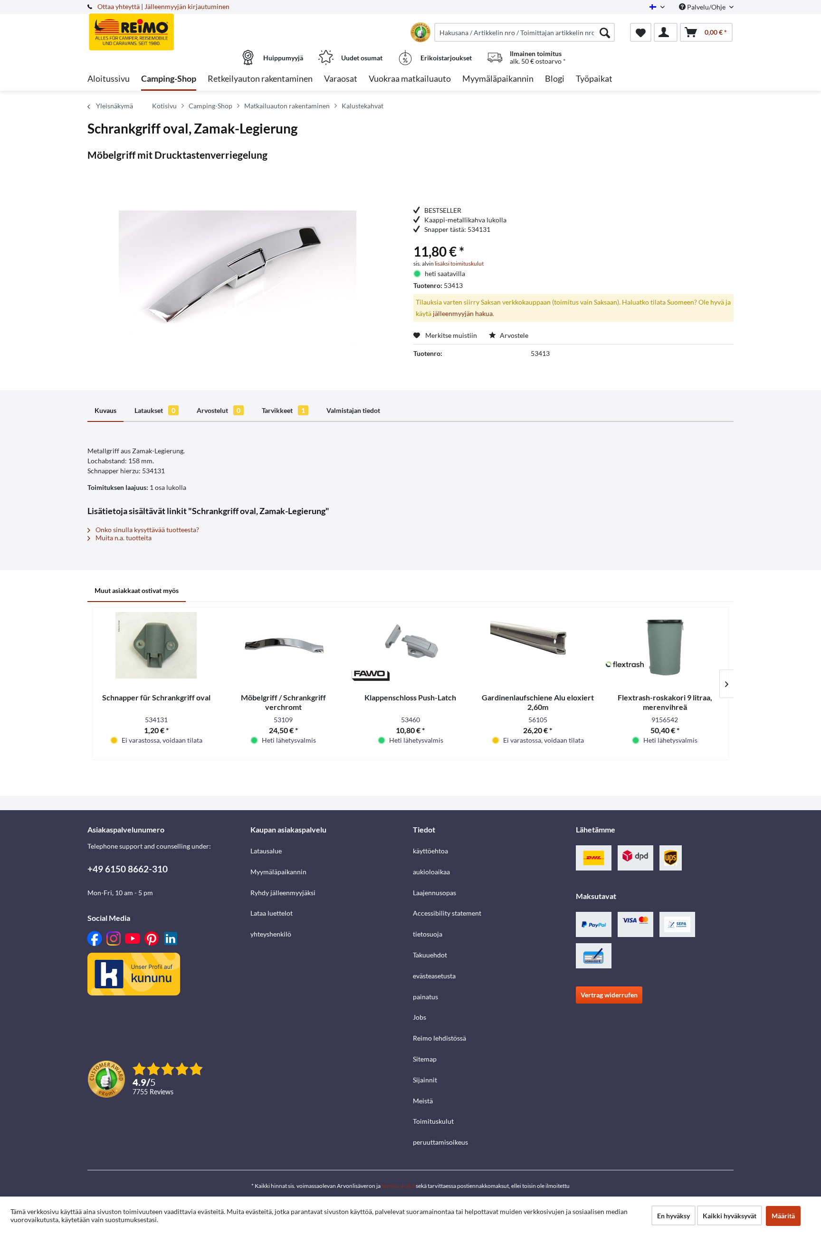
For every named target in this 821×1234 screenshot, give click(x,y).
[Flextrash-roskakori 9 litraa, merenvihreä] (665, 645)
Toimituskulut (433, 1121)
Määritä (783, 1216)
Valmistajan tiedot (353, 410)
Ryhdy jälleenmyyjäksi (282, 893)
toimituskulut (398, 1185)
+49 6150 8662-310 (127, 868)
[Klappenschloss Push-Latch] (410, 645)
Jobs (419, 1017)
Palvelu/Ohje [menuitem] (706, 7)
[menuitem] (524, 32)
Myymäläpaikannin (278, 872)
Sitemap (425, 1059)
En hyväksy (673, 1216)
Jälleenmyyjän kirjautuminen (186, 6)
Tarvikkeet (283, 410)
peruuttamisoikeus (440, 1142)
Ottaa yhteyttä (118, 6)
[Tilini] (666, 32)
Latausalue (266, 851)
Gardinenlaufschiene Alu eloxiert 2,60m (538, 702)
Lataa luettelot (271, 913)
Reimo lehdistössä (439, 1038)
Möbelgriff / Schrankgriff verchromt (283, 702)
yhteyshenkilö (270, 934)
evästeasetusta (434, 976)
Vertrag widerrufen (609, 995)
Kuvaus (105, 410)
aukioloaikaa (431, 872)
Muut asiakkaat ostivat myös (137, 590)
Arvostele (513, 335)
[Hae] (605, 32)
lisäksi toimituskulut (459, 263)
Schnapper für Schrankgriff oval (156, 697)
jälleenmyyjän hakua (463, 313)
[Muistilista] (640, 32)
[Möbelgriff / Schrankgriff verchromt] (284, 645)
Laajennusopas (434, 893)
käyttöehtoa (430, 851)
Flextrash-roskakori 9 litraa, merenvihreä (665, 702)
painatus (425, 997)
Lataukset (154, 410)
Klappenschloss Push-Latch (410, 697)
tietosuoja (427, 934)
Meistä (423, 1101)
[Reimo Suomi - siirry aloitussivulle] (167, 27)
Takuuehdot (430, 955)
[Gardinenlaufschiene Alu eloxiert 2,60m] (538, 645)
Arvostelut (218, 410)
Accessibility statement (447, 913)
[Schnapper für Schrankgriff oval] (156, 645)
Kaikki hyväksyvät (729, 1216)
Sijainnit (425, 1080)
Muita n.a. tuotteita (123, 538)
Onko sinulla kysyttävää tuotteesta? (146, 530)
